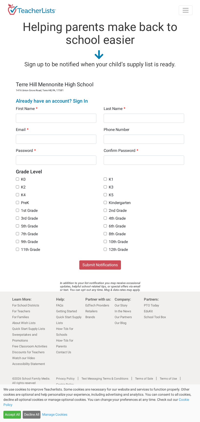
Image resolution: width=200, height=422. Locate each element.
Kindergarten (120, 202)
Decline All (31, 414)
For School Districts (25, 305)
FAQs (59, 305)
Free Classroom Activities (29, 346)
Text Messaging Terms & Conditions (104, 378)
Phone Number (116, 129)
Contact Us (63, 352)
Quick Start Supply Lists (28, 329)
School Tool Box (155, 317)
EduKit (148, 311)
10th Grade (118, 241)
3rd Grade (29, 218)
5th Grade (29, 226)
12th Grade (118, 249)
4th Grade (117, 218)
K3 (111, 187)
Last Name (114, 108)
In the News (123, 311)
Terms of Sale (144, 378)
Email (22, 129)
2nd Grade (118, 210)
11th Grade (30, 249)
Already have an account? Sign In (52, 101)
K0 (23, 179)
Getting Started (66, 311)
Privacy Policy (65, 378)
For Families (20, 317)
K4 (23, 195)
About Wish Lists (24, 323)
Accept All (12, 414)
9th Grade (29, 241)
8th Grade (117, 234)
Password (26, 150)
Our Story (121, 305)
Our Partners (123, 317)
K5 (111, 195)
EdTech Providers (97, 305)
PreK (25, 202)
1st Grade (29, 210)
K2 (23, 187)
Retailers (91, 311)
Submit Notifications (100, 265)
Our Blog (120, 323)
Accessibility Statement (28, 364)
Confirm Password (121, 150)
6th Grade (117, 226)
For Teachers (21, 311)
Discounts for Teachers (28, 352)
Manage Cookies (54, 414)
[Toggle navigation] (185, 10)
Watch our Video (23, 358)
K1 (111, 179)
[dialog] (100, 403)
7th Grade (29, 234)
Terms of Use (168, 378)
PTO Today (151, 305)
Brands (90, 317)
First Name (27, 108)
